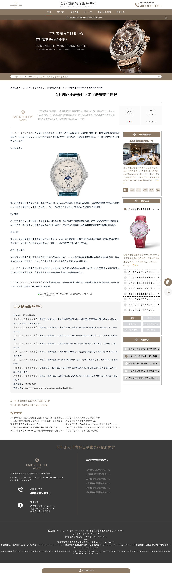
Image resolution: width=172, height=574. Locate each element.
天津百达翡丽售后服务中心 (25, 368)
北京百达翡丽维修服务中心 (31, 282)
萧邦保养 (151, 318)
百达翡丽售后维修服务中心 (33, 88)
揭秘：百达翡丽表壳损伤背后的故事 (145, 299)
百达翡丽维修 (29, 315)
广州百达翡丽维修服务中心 (98, 483)
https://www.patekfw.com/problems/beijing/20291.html (48, 388)
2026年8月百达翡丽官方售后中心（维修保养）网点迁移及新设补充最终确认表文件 (47, 421)
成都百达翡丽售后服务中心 (25, 376)
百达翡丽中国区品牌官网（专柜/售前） (82, 545)
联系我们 (121, 12)
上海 (132, 190)
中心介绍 (88, 12)
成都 (158, 190)
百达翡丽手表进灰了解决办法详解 (33, 405)
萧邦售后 (132, 324)
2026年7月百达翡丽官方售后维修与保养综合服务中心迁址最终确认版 (97, 427)
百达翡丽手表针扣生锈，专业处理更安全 (147, 288)
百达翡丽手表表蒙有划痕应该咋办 (81, 421)
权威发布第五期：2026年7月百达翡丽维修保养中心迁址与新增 (38, 431)
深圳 (145, 190)
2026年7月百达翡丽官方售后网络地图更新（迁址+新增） (36, 427)
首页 (49, 12)
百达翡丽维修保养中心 (22, 133)
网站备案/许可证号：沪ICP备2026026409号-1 (86, 537)
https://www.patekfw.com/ (86, 548)
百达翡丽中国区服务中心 (97, 460)
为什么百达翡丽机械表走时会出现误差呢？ (148, 272)
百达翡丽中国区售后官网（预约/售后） (153, 545)
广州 (139, 190)
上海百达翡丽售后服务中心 (25, 335)
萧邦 (132, 318)
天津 (152, 190)
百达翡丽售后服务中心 (78, 3)
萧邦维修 (151, 330)
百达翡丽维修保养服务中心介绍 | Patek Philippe (150, 209)
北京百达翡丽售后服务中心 (25, 319)
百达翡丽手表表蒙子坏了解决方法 (25, 424)
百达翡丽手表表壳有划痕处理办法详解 (83, 418)
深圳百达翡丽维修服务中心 (98, 488)
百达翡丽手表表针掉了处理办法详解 (34, 401)
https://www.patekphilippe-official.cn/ (118, 545)
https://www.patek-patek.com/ (51, 545)
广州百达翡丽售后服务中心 (25, 352)
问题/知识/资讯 (104, 12)
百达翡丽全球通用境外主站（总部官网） (19, 545)
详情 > (135, 265)
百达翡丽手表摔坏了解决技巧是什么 (82, 431)
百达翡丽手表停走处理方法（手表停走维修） (149, 278)
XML (86, 540)
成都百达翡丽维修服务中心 (98, 492)
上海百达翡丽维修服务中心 (98, 474)
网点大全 (75, 12)
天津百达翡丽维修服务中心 (98, 479)
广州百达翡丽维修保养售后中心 (132, 330)
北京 (64, 88)
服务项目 (61, 12)
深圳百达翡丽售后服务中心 (25, 360)
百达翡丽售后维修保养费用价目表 (151, 324)
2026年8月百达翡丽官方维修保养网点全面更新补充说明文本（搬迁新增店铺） (45, 418)
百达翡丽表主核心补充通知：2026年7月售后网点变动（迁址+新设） (96, 424)
